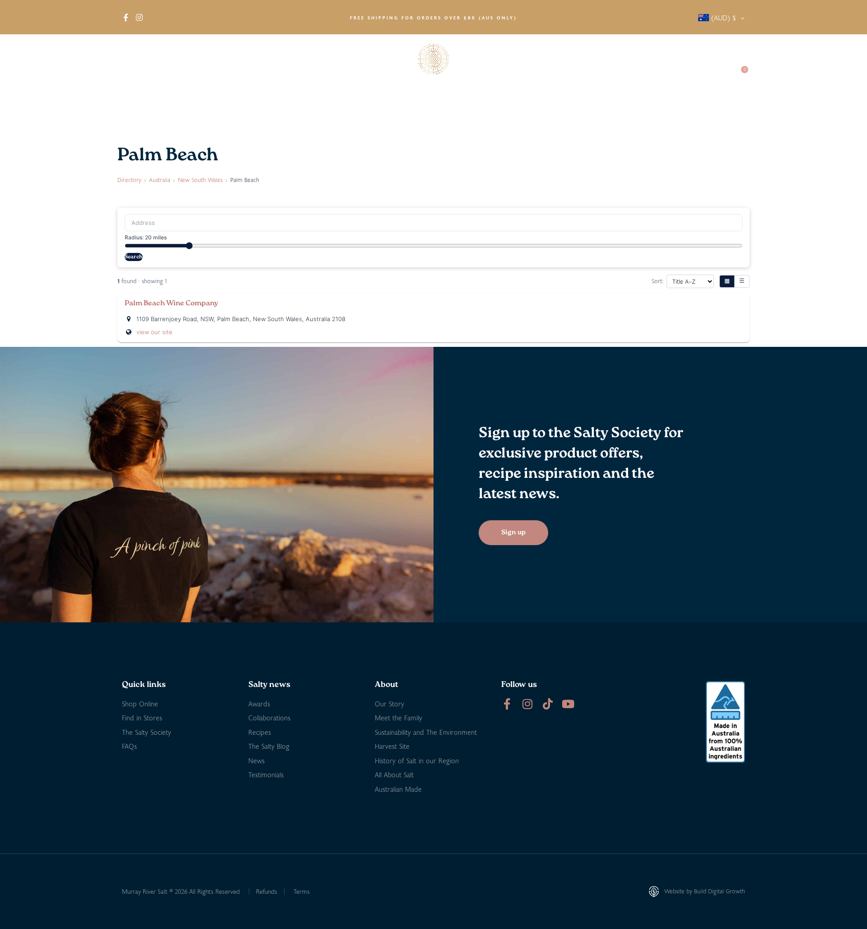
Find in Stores (224, 76)
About (131, 76)
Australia (159, 180)
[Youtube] (567, 704)
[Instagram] (527, 704)
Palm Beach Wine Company (171, 303)
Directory (129, 180)
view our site (154, 332)
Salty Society (660, 76)
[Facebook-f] (507, 704)
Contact (709, 76)
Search (134, 257)
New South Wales (200, 180)
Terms (302, 891)
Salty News (599, 76)
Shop (171, 76)
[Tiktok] (547, 704)
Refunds (266, 891)
